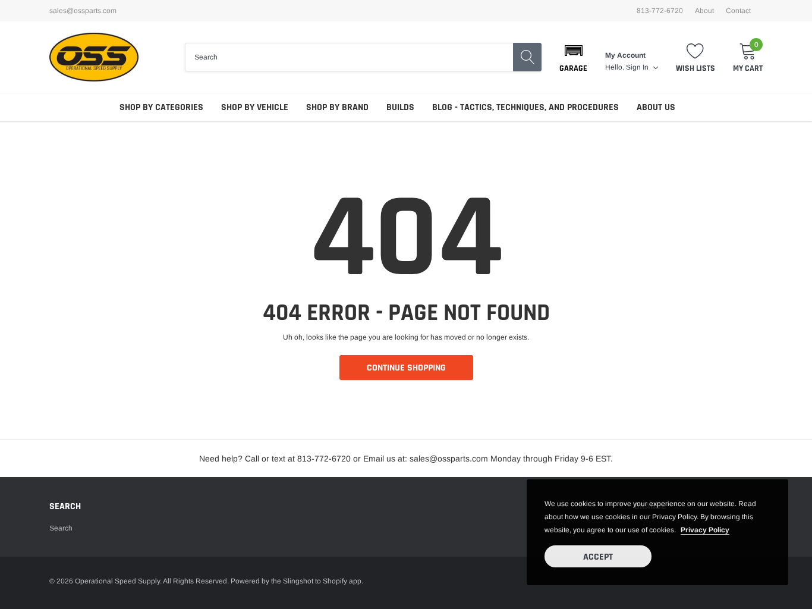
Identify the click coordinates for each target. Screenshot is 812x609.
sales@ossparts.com (83, 10)
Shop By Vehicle (254, 107)
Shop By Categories (161, 107)
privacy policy (705, 530)
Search (61, 528)
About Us (656, 107)
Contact (738, 10)
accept (598, 557)
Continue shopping (406, 368)
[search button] (527, 57)
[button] (573, 57)
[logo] (94, 57)
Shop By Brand (337, 107)
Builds (400, 107)
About (704, 10)
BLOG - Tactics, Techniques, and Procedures (525, 107)
